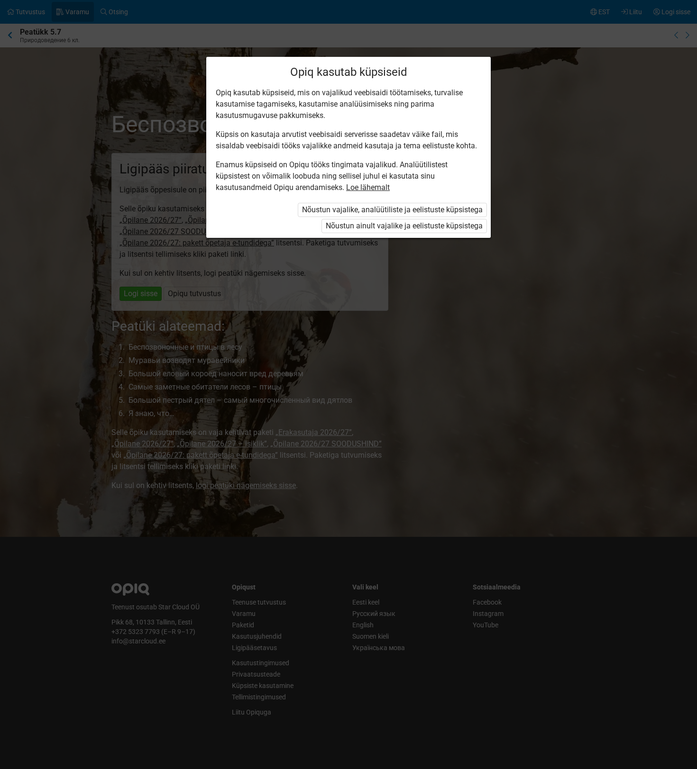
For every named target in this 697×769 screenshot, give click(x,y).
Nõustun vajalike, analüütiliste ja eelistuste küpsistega (392, 209)
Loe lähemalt (368, 187)
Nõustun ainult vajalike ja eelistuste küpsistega (404, 225)
